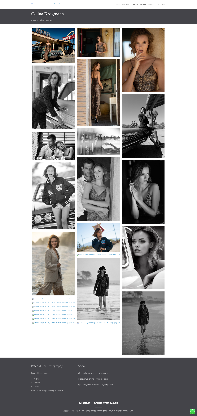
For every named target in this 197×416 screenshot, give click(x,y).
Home (33, 20)
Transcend (108, 411)
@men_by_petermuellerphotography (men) (95, 384)
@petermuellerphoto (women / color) (93, 379)
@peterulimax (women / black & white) (94, 373)
